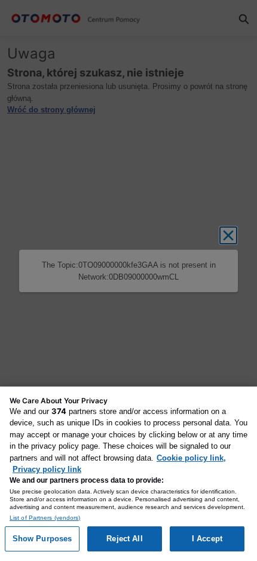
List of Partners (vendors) (45, 517)
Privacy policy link (47, 469)
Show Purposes (42, 538)
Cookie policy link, (191, 457)
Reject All (124, 538)
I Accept (207, 538)
